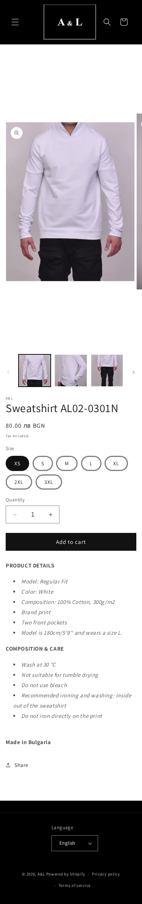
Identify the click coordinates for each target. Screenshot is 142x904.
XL (116, 463)
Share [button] (21, 765)
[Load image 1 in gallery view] (35, 370)
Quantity (15, 499)
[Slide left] (8, 372)
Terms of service (75, 885)
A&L (41, 873)
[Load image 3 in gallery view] (107, 370)
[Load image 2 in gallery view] (71, 370)
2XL (18, 482)
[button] (15, 22)
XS (17, 463)
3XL (48, 482)
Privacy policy (106, 874)
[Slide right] (133, 372)
